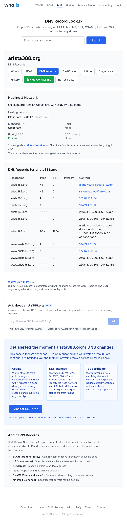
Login (119, 5)
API (69, 507)
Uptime (70, 5)
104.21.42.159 (87, 205)
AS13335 (36, 117)
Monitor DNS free (25, 409)
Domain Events (86, 5)
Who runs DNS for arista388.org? (26, 329)
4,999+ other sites (34, 145)
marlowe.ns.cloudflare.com (96, 184)
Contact (101, 507)
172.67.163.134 (88, 198)
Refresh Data (66, 79)
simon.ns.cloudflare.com (94, 191)
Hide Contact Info (40, 79)
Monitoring (105, 5)
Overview (26, 507)
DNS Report (55, 507)
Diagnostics (106, 71)
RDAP (50, 5)
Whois (15, 71)
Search (96, 40)
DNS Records (47, 71)
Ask (113, 321)
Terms (89, 507)
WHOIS (39, 5)
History (15, 79)
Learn (40, 507)
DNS (59, 5)
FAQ (78, 507)
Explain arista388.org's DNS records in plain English (72, 329)
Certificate (69, 71)
